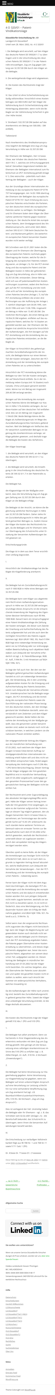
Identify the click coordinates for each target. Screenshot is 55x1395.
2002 (13, 1163)
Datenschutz (11, 1297)
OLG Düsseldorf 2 (13, 1334)
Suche (8, 1344)
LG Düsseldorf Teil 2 (14, 1317)
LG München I (11, 1324)
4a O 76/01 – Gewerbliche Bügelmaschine (13, 1185)
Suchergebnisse (12, 1348)
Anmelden (10, 1369)
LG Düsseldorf (21, 1163)
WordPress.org (12, 1379)
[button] (4, 3)
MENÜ (10, 3)
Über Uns (9, 1351)
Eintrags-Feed (11, 1372)
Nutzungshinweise (13, 1327)
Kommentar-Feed (13, 1376)
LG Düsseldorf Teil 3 (14, 1321)
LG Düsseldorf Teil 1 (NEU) (16, 1314)
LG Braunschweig (13, 1307)
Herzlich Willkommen (14, 1304)
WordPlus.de (30, 1390)
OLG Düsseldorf (12, 1331)
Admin (45, 1160)
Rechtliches (10, 1341)
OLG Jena (9, 1338)
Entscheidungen (12, 1300)
